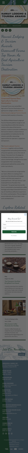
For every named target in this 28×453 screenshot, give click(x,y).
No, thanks (14, 235)
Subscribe (14, 232)
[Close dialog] (25, 214)
